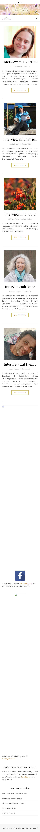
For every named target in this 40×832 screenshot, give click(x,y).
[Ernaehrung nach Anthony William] (6, 18)
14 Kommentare (24, 66)
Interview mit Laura (20, 214)
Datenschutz (24, 828)
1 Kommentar (26, 291)
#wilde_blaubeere (8, 759)
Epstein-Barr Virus (9, 808)
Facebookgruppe (26, 583)
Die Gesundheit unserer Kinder (13, 803)
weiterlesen (20, 90)
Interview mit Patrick (20, 139)
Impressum (32, 828)
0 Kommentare (25, 144)
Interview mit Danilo (20, 364)
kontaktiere (25, 777)
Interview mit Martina (20, 61)
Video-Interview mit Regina (12, 798)
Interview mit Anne (20, 286)
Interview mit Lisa (8, 813)
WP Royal (16, 828)
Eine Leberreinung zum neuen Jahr (14, 793)
